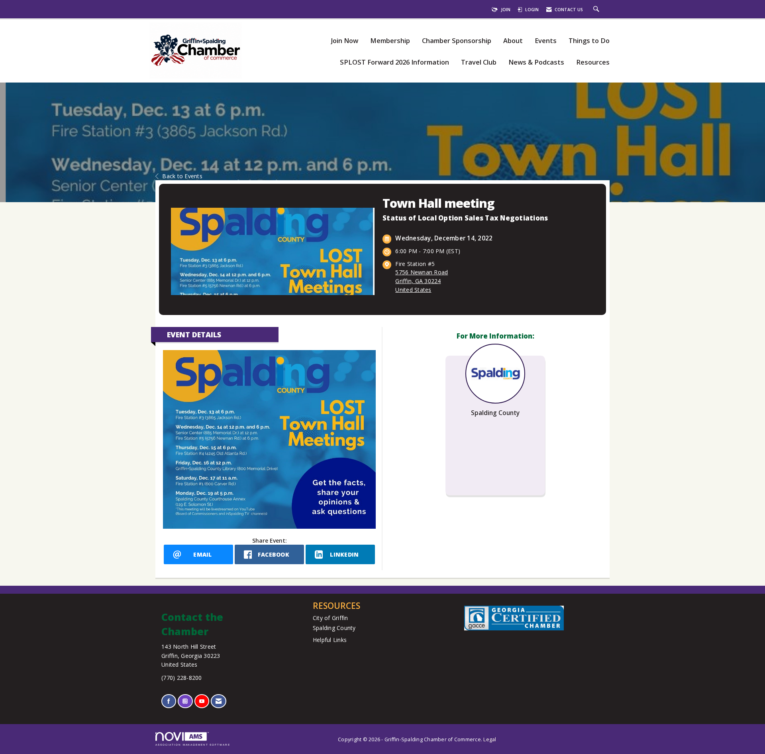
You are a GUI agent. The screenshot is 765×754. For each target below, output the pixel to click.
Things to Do (589, 41)
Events (546, 41)
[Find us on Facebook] (168, 701)
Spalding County (334, 628)
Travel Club (478, 62)
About (513, 41)
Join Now (344, 41)
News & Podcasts (536, 62)
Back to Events (182, 176)
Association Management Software (192, 744)
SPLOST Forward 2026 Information (394, 62)
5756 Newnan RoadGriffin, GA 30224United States (421, 280)
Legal (489, 739)
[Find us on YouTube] (201, 701)
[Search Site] (597, 10)
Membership (390, 41)
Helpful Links (330, 640)
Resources (593, 62)
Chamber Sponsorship (456, 41)
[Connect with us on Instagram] (185, 701)
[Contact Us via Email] (218, 701)
